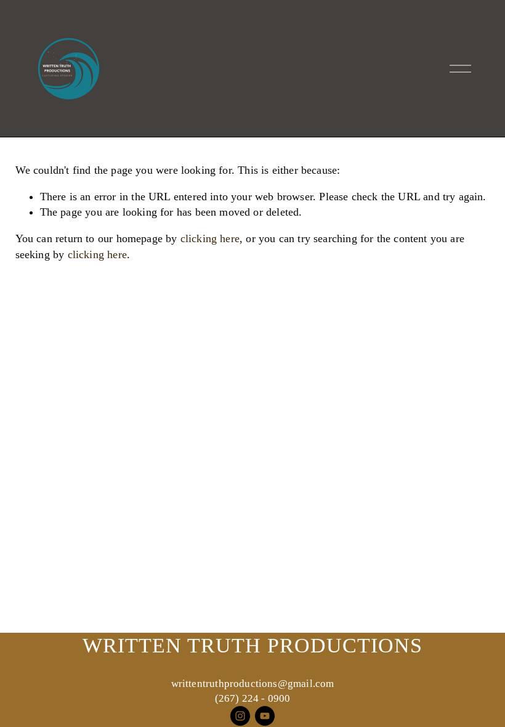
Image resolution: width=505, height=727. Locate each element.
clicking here (210, 238)
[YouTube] (265, 716)
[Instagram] (240, 716)
